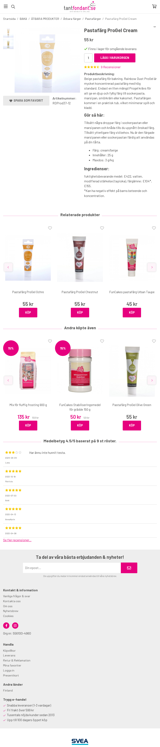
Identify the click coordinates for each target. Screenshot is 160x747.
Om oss (7, 606)
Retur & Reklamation (16, 660)
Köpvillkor (9, 650)
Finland (8, 690)
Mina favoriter (12, 665)
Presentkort (11, 675)
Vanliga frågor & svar (16, 596)
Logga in (8, 670)
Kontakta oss (12, 601)
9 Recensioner (111, 67)
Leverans (9, 655)
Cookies (8, 616)
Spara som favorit (27, 100)
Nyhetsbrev (10, 611)
